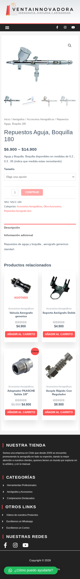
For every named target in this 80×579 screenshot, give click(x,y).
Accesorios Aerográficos (40, 119)
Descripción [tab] (12, 227)
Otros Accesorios (52, 206)
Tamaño (9, 169)
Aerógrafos (18, 119)
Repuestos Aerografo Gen (17, 211)
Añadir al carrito (21, 334)
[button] (7, 27)
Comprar (32, 192)
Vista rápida (21, 301)
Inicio (7, 119)
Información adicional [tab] (18, 235)
